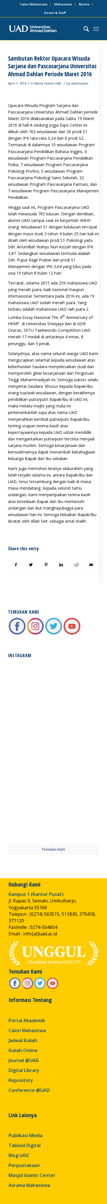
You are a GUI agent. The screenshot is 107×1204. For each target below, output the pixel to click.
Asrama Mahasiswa (29, 1185)
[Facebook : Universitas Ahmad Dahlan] (17, 633)
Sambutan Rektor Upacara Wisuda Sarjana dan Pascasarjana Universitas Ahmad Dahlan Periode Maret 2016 (52, 66)
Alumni (84, 4)
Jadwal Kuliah (23, 1040)
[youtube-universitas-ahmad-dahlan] (72, 633)
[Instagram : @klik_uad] (35, 633)
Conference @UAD (29, 1090)
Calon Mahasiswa (33, 4)
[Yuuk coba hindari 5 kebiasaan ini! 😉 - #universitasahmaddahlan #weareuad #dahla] (30, 729)
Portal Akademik (27, 1020)
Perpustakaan (24, 1165)
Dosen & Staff (55, 13)
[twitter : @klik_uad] (54, 633)
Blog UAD (19, 1155)
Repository (21, 1080)
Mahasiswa (63, 4)
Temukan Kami (53, 849)
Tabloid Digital (25, 1145)
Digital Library (24, 1070)
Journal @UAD (24, 1060)
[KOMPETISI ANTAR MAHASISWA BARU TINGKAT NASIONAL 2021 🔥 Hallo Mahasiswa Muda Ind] (76, 775)
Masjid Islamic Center (32, 1175)
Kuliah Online (23, 1050)
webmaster (79, 83)
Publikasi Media (26, 1135)
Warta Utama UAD (47, 83)
